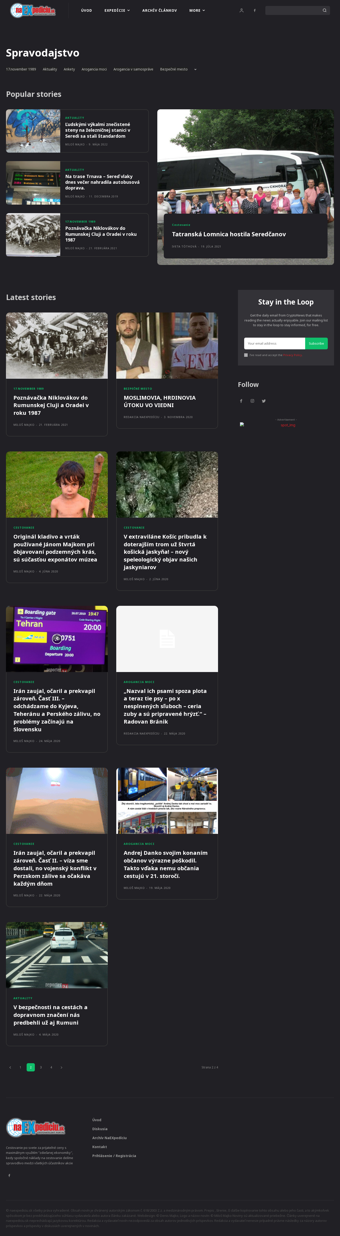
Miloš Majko (75, 144)
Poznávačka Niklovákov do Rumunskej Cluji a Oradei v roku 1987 (101, 234)
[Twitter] (264, 401)
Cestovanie (181, 224)
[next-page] (61, 1067)
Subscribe (316, 343)
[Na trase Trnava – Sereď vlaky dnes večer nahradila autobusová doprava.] (33, 183)
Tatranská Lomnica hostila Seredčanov (229, 234)
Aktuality (50, 69)
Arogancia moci (94, 69)
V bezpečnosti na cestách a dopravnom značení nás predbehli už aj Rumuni (50, 1014)
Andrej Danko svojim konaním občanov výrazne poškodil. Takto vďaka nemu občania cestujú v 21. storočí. (166, 864)
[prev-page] (10, 1067)
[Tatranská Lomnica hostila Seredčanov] (245, 187)
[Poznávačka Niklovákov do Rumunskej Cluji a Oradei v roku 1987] (33, 235)
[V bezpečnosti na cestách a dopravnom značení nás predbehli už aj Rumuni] (57, 955)
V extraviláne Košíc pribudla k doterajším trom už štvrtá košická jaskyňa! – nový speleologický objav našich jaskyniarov (165, 552)
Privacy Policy (292, 355)
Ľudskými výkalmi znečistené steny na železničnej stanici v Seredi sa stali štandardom (97, 130)
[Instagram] (252, 401)
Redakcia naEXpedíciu (142, 417)
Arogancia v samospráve (133, 69)
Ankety (69, 69)
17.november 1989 (21, 69)
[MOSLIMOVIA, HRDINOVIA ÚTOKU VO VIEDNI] (167, 345)
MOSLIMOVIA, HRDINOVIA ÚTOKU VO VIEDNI (160, 401)
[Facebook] (254, 10)
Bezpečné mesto (174, 69)
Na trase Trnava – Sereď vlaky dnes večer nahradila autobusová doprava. (102, 182)
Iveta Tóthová (184, 246)
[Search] (324, 10)
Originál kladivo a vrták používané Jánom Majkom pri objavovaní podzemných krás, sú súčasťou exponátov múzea (55, 548)
